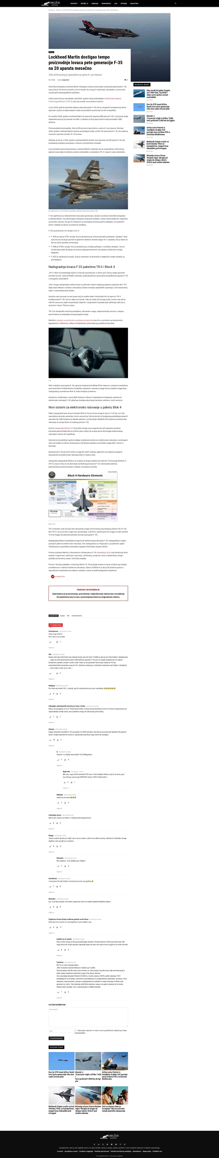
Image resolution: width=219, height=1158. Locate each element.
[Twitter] (94, 1144)
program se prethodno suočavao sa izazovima (75, 320)
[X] (56, 608)
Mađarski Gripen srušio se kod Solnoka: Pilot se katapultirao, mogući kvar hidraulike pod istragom (61, 1109)
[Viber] (77, 608)
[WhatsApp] (61, 608)
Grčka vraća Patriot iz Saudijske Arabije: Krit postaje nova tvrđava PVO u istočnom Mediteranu (114, 1075)
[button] (175, 3)
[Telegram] (72, 608)
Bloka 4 (68, 428)
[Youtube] (116, 1144)
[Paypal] (124, 1144)
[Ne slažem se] (57, 642)
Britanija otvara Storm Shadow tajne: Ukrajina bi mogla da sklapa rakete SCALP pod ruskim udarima (88, 1109)
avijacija (62, 615)
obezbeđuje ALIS (104, 552)
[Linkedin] (98, 1144)
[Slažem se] (50, 642)
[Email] (66, 608)
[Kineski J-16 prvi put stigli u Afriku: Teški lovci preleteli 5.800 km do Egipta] (88, 1061)
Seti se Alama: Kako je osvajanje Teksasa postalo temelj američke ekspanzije (113, 1108)
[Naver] (107, 1144)
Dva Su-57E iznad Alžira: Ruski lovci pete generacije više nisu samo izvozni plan (61, 1074)
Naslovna (52, 10)
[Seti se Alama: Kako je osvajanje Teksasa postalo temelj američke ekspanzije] (115, 1095)
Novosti (58, 10)
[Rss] (103, 1144)
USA (68, 615)
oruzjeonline (65, 80)
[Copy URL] (82, 608)
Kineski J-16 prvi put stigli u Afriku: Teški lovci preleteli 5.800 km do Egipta (161, 118)
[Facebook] (51, 608)
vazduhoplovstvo (77, 615)
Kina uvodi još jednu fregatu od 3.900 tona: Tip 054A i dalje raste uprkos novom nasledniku (158, 93)
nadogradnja (60, 428)
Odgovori (51, 647)
